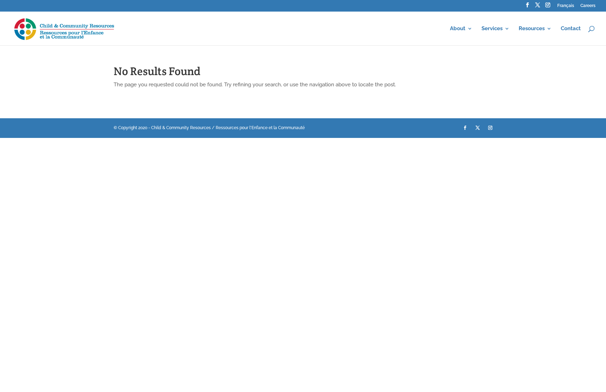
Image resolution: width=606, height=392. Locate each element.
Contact (571, 29)
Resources (532, 29)
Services (492, 29)
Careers (587, 6)
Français (565, 6)
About (457, 29)
